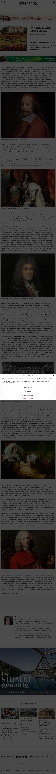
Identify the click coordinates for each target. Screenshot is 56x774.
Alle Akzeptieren (28, 387)
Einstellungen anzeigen (28, 395)
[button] (53, 375)
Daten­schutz (25, 398)
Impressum (31, 398)
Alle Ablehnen (28, 391)
